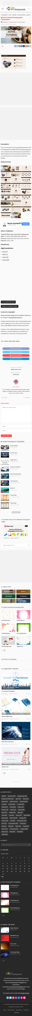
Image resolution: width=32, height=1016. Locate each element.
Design (5, 807)
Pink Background (21, 620)
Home (4, 1010)
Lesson (10, 341)
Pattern (5, 820)
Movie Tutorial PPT (14, 223)
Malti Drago (5, 22)
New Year (13, 818)
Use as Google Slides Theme (8, 302)
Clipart (5, 538)
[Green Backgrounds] (23, 627)
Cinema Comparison (15, 467)
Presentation (13, 823)
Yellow (4, 834)
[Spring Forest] (23, 640)
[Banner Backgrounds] (8, 640)
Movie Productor (14, 445)
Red (4, 826)
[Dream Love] (16, 756)
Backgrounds (22, 796)
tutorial (17, 341)
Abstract (11, 796)
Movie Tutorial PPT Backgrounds (19, 234)
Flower (21, 807)
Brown (14, 14)
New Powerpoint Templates (11, 882)
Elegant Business (14, 928)
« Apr (2, 876)
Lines (4, 815)
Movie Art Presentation (15, 474)
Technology (14, 829)
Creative (20, 804)
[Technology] (23, 596)
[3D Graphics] (23, 601)
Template (24, 829)
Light (20, 812)
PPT (4, 823)
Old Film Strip (13, 503)
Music (18, 815)
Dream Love (5, 767)
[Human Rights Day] (16, 706)
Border (5, 801)
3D (3, 796)
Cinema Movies (14, 481)
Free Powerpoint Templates (16, 987)
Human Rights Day (7, 716)
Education (22, 712)
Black (18, 798)
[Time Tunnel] (5, 946)
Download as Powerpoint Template (9, 306)
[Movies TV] (5, 490)
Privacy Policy (11, 1010)
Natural (27, 815)
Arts (10, 14)
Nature (5, 818)
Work (12, 831)
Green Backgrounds (21, 633)
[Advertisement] (16, 3)
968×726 (5, 254)
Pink (12, 820)
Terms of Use (19, 1010)
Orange (23, 818)
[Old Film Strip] (5, 505)
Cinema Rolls (13, 495)
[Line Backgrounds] (8, 614)
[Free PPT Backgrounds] (14, 973)
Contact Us (26, 1010)
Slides (18, 826)
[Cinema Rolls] (5, 498)
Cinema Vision (13, 453)
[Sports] (9, 601)
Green (17, 687)
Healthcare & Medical (8, 688)
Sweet (4, 829)
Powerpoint (21, 820)
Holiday (12, 812)
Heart (4, 812)
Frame (13, 809)
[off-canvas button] (3, 9)
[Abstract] (23, 592)
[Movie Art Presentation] (5, 476)
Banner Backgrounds (7, 646)
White (27, 763)
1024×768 (5, 257)
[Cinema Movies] (5, 483)
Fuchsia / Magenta (7, 763)
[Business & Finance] (9, 592)
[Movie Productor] (5, 448)
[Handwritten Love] (5, 938)
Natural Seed (16, 374)
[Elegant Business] (5, 930)
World (20, 831)
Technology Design (15, 952)
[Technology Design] (5, 954)
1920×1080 (5, 260)
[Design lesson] (5, 462)
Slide (10, 826)
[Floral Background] (8, 627)
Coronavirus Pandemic (8, 691)
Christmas (23, 801)
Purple (23, 823)
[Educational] (9, 596)
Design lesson (13, 460)
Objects (28, 14)
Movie (13, 341)
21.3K (29, 719)
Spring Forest (20, 646)
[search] (29, 8)
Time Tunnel (13, 943)
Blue (4, 687)
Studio (26, 826)
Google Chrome (24, 993)
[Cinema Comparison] (5, 469)
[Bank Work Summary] (16, 731)
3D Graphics (5, 14)
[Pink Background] (23, 614)
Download (25, 224)
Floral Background (6, 633)
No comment (22, 22)
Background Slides (7, 798)
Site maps (16, 1012)
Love (23, 763)
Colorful (12, 804)
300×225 (5, 251)
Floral (13, 807)
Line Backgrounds (6, 620)
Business (13, 801)
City (4, 804)
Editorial (16, 712)
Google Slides (21, 14)
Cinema (6, 341)
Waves (4, 831)
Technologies (19, 738)
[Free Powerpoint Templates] (16, 8)
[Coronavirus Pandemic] (16, 680)
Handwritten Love (14, 935)
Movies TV (12, 488)
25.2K (29, 693)
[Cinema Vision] (5, 455)
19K (29, 769)
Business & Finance (7, 712)
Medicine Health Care (16, 369)
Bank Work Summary (8, 741)
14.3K (29, 744)
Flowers (5, 809)
